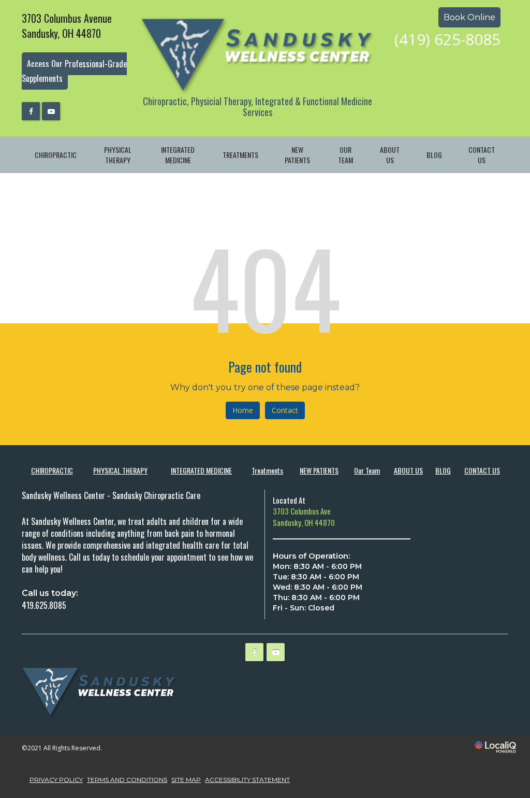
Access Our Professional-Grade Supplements (74, 71)
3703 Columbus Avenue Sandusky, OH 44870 (67, 25)
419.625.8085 (44, 605)
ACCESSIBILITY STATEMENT (247, 779)
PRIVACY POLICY (56, 779)
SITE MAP (186, 779)
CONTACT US (481, 154)
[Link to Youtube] (51, 111)
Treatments (240, 154)
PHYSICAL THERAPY (117, 154)
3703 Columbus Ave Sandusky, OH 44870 (304, 516)
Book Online (469, 17)
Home (242, 410)
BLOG (434, 154)
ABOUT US (390, 154)
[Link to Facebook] (31, 111)
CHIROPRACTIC (56, 154)
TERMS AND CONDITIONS (127, 779)
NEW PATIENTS (297, 154)
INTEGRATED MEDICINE (178, 154)
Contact (285, 410)
